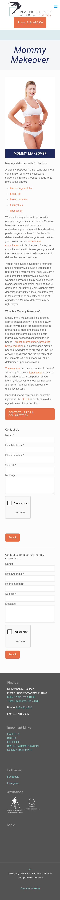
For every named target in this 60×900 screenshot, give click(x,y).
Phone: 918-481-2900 (30, 22)
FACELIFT (13, 742)
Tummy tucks (12, 368)
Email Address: (14, 445)
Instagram (12, 783)
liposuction (16, 210)
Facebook (13, 776)
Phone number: (14, 455)
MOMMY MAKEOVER (19, 750)
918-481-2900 (24, 707)
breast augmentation (21, 188)
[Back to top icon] (30, 869)
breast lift (15, 193)
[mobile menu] (55, 6)
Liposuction (35, 372)
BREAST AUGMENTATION (23, 746)
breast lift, (44, 342)
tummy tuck (16, 205)
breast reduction (19, 199)
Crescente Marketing (30, 888)
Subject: (10, 465)
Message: (10, 475)
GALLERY (13, 734)
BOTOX (25, 399)
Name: (9, 435)
